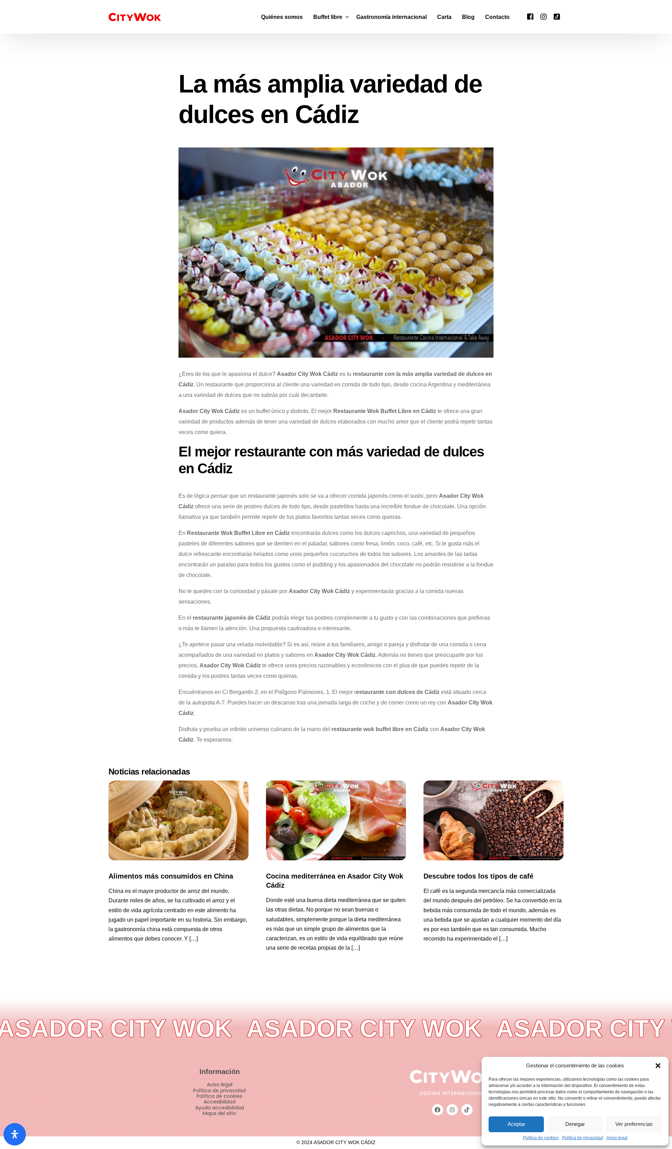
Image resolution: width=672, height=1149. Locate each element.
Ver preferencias (634, 1124)
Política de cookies (541, 1138)
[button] (658, 1065)
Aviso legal (617, 1138)
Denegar (575, 1124)
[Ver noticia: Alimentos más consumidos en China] (178, 820)
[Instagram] (543, 16)
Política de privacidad (582, 1138)
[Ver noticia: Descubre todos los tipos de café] (494, 820)
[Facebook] (530, 16)
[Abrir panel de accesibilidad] (15, 1134)
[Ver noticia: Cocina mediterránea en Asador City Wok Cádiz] (336, 820)
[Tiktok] (557, 16)
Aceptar (516, 1124)
